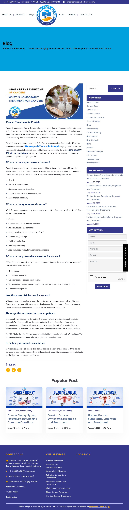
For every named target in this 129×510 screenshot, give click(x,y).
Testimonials (11, 497)
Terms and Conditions (15, 486)
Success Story (93, 159)
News (89, 144)
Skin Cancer (92, 155)
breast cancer (93, 102)
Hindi (89, 125)
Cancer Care (92, 106)
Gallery (71, 14)
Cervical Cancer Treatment (58, 496)
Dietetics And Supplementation (54, 466)
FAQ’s (32, 14)
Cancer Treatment (54, 460)
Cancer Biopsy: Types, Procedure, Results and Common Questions (22, 418)
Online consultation (125, 257)
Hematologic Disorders (56, 471)
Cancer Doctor (93, 113)
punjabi (90, 147)
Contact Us (86, 14)
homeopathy (18, 48)
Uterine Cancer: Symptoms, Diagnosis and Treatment (102, 418)
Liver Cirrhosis (93, 140)
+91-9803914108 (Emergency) (22, 471)
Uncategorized (93, 163)
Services (20, 14)
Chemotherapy (93, 121)
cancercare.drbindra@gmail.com (80, 2)
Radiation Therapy (95, 151)
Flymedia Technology (99, 506)
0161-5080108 (40, 2)
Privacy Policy (12, 492)
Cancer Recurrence (95, 117)
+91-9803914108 (13, 2)
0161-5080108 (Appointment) (21, 476)
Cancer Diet (92, 110)
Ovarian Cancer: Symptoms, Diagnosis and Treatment (62, 418)
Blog (61, 14)
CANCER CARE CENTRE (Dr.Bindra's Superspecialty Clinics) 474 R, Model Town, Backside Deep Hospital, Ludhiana (23, 463)
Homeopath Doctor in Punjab (42, 146)
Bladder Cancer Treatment (58, 488)
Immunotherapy (94, 132)
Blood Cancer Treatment (57, 492)
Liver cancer (92, 136)
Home (41, 14)
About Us (6, 14)
